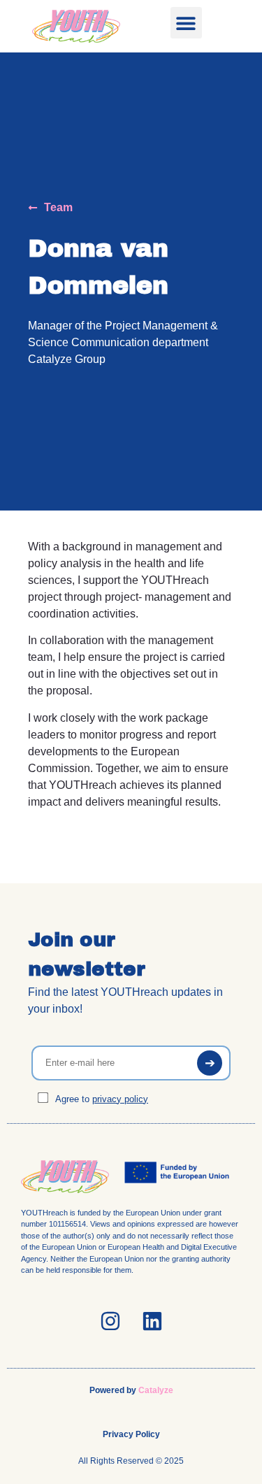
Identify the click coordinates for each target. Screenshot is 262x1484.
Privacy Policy (131, 1434)
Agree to (100, 1099)
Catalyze (155, 1390)
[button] (186, 22)
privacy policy (120, 1099)
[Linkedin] (152, 1321)
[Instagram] (110, 1321)
